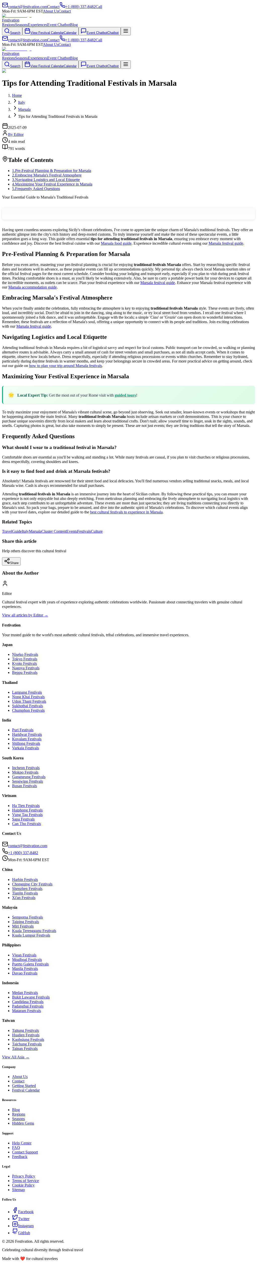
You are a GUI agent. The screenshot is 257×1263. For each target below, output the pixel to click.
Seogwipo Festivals (27, 781)
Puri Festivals (22, 730)
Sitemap (18, 1190)
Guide (17, 531)
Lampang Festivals (27, 692)
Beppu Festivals (24, 672)
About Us (50, 11)
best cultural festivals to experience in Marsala (126, 512)
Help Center (21, 1143)
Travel (7, 531)
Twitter (23, 1219)
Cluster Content (53, 531)
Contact (64, 11)
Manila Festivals (25, 968)
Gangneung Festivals (28, 777)
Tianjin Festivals (25, 893)
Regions (8, 25)
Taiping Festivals (25, 922)
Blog (74, 25)
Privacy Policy (23, 1176)
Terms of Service (25, 1181)
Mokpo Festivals (25, 772)
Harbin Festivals (25, 879)
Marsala (35, 531)
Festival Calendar (26, 1090)
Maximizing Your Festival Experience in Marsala (52, 184)
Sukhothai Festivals (27, 706)
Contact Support (25, 1152)
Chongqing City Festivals (32, 884)
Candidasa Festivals (27, 1002)
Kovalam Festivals (26, 739)
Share (14, 563)
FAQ (16, 1147)
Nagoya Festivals (25, 668)
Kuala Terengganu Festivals (34, 931)
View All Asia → (15, 1057)
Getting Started (24, 1086)
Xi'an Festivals (23, 897)
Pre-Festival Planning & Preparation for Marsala (51, 170)
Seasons (21, 25)
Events (71, 531)
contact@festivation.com (27, 846)
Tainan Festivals (25, 1048)
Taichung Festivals (27, 1044)
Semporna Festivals (27, 917)
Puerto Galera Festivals (30, 964)
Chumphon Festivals (28, 710)
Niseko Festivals (25, 654)
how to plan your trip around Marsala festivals (65, 366)
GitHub (24, 1233)
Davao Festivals (24, 973)
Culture (97, 531)
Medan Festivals (25, 992)
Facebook (26, 1212)
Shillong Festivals (26, 743)
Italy (25, 531)
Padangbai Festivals (27, 1006)
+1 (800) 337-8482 (23, 853)
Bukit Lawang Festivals (31, 997)
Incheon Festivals (26, 768)
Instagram (26, 1226)
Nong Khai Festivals (28, 697)
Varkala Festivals (25, 748)
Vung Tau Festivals (27, 815)
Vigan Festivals (24, 955)
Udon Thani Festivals (29, 701)
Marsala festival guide (226, 243)
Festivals (84, 531)
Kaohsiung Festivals (28, 1039)
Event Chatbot (58, 25)
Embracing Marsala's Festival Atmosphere (47, 175)
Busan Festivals (24, 786)
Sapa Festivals (23, 819)
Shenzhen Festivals (27, 888)
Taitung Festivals (25, 1030)
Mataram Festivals (26, 1011)
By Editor (16, 134)
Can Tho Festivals (26, 824)
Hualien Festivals (25, 1035)
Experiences (37, 25)
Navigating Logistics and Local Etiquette (46, 179)
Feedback (19, 1156)
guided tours (125, 395)
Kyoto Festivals (24, 663)
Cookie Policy (23, 1185)
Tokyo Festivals (24, 659)
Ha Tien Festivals (26, 805)
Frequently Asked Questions (36, 189)
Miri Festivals (23, 926)
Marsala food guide (116, 243)
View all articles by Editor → (25, 615)
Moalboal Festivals (27, 959)
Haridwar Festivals (27, 734)
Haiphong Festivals (27, 810)
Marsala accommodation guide (32, 287)
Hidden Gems (23, 1123)
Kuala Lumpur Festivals (31, 935)
